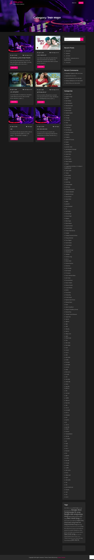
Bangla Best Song (73, 511)
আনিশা (66, 355)
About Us (74, 2)
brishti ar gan (69, 520)
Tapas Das (68, 316)
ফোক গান (67, 407)
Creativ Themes (61, 557)
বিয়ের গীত (67, 420)
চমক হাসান (67, 367)
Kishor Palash (68, 282)
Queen (67, 164)
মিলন (66, 453)
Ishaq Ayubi (68, 252)
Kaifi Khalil (67, 211)
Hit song (71, 526)
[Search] (81, 39)
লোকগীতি (67, 468)
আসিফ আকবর (67, 343)
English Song (80, 520)
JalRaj (66, 201)
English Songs (68, 96)
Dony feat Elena (69, 132)
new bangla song (71, 532)
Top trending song (67, 540)
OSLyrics (18, 2)
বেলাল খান (67, 424)
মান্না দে (66, 448)
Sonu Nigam (68, 240)
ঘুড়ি (66, 441)
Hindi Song (68, 178)
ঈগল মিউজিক (67, 438)
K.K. (66, 208)
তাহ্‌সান (66, 347)
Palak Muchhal (69, 225)
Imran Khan (68, 199)
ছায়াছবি (66, 369)
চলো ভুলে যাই (68, 62)
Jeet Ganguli (79, 528)
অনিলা (66, 340)
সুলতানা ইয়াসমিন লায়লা (69, 487)
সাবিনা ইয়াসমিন (67, 480)
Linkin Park (68, 154)
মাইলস (66, 446)
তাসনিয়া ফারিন (67, 381)
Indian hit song (71, 528)
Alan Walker (68, 100)
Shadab (67, 233)
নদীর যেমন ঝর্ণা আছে (79, 73)
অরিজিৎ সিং (67, 321)
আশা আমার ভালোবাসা (79, 80)
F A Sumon (68, 273)
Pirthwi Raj (68, 295)
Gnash (67, 142)
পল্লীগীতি (67, 398)
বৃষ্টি (66, 422)
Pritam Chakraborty (70, 230)
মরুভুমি (66, 443)
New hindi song (69, 534)
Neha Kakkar (68, 223)
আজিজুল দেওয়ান (68, 333)
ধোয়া (11, 129)
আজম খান (67, 331)
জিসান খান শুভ (67, 372)
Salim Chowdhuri (69, 307)
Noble (76, 534)
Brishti (65, 520)
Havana (67, 144)
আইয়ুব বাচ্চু (67, 329)
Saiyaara (68, 53)
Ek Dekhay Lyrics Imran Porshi (20, 58)
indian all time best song (77, 526)
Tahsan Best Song (71, 538)
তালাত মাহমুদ (67, 379)
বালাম (66, 417)
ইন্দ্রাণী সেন (67, 388)
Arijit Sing (67, 182)
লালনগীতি (67, 465)
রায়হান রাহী (67, 460)
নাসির (66, 390)
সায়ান (66, 485)
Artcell (66, 429)
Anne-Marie (68, 108)
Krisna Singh (68, 216)
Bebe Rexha (68, 110)
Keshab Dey (68, 213)
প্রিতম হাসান (67, 403)
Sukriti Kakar (68, 242)
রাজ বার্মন (66, 458)
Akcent (67, 98)
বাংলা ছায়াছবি (67, 410)
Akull (66, 179)
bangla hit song (74, 512)
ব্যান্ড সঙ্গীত (67, 427)
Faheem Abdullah (69, 191)
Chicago (67, 117)
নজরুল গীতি (67, 386)
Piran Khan (68, 292)
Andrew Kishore (69, 263)
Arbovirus (67, 265)
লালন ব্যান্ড (67, 463)
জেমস (66, 377)
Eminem (67, 134)
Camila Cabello (69, 113)
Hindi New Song (72, 524)
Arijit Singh (75, 508)
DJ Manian (67, 127)
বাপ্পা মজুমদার (67, 415)
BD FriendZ (68, 270)
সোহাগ (66, 492)
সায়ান (66, 482)
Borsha (80, 518)
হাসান (66, 494)
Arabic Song (68, 94)
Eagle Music (74, 520)
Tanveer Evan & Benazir (71, 314)
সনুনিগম (66, 477)
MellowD (67, 247)
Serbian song (68, 256)
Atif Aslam (67, 187)
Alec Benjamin (68, 103)
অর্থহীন (66, 326)
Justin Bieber (68, 151)
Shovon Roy (68, 312)
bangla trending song (72, 516)
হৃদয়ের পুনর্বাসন (68, 51)
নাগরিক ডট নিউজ (68, 83)
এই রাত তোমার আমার (77, 78)
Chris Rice (67, 120)
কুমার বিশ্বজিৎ (67, 364)
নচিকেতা (66, 384)
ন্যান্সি (66, 395)
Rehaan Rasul (68, 302)
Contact (81, 2)
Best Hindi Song (73, 518)
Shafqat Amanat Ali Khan (71, 235)
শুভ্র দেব (66, 352)
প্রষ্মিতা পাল (67, 400)
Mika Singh (68, 221)
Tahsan (66, 538)
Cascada (67, 115)
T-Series (79, 536)
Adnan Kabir (68, 261)
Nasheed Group (69, 250)
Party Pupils (68, 159)
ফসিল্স (66, 405)
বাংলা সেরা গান (75, 540)
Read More (14, 67)
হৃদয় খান (66, 497)
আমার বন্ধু (67, 436)
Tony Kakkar (68, 245)
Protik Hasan (68, 297)
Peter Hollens (68, 161)
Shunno (67, 431)
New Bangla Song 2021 (78, 532)
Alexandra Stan (69, 105)
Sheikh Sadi (68, 338)
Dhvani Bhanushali (70, 189)
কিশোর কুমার (67, 362)
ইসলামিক (66, 360)
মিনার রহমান (67, 451)
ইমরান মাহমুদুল (26, 55)
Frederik (67, 137)
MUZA (66, 290)
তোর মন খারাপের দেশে (41, 55)
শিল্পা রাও (66, 472)
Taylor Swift (68, 170)
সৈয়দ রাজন (67, 489)
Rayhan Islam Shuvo (70, 299)
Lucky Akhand (68, 287)
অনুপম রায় (67, 319)
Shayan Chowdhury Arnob (71, 309)
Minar (79, 530)
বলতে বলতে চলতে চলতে (42, 129)
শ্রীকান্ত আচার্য (68, 475)
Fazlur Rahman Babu (70, 275)
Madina (67, 218)
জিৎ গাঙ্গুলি (67, 374)
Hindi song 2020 (66, 526)
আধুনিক (66, 336)
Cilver (66, 122)
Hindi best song (69, 522)
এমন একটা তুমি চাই (14, 92)
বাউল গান (67, 412)
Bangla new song (71, 514)
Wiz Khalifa (68, 175)
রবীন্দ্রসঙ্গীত (67, 455)
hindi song (80, 524)
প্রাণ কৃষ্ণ (67, 350)
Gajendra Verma (69, 194)
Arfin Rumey (68, 268)
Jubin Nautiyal (68, 206)
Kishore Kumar (69, 285)
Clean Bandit (68, 125)
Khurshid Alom (69, 280)
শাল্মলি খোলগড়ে (67, 470)
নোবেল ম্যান (67, 393)
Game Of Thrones (69, 139)
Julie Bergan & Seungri (70, 149)
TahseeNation (68, 434)
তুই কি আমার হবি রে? (41, 92)
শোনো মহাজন (68, 56)
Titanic (67, 173)
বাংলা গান (30, 55)
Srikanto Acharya (74, 536)
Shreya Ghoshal (69, 238)
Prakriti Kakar (68, 228)
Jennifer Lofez (68, 147)
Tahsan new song (78, 538)
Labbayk (67, 254)
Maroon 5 (67, 156)
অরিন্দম (66, 324)
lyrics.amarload (69, 78)
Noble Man (79, 534)
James (75, 528)
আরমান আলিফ (67, 357)
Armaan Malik (68, 184)
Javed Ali (67, 204)
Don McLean (68, 130)
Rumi (66, 304)
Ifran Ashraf (68, 196)
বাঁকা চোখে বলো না (73, 76)
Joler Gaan (67, 278)
